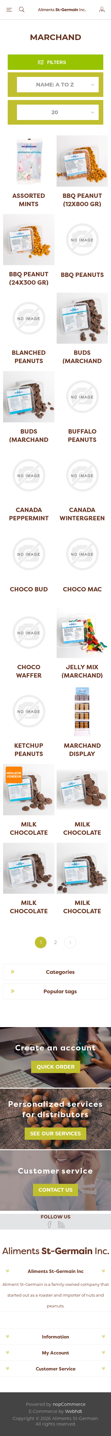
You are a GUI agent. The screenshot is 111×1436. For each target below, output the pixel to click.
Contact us (55, 1190)
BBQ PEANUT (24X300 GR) (28, 278)
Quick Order (56, 1067)
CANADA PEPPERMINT (29, 514)
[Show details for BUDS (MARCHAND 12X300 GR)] (82, 318)
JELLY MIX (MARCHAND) (82, 671)
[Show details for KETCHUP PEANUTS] (29, 711)
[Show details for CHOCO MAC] (82, 554)
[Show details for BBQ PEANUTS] (82, 239)
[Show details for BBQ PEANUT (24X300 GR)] (29, 239)
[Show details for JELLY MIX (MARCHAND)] (82, 632)
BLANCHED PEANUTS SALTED (29, 360)
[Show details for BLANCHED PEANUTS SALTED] (29, 318)
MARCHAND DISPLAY (82, 749)
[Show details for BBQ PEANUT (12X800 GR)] (82, 161)
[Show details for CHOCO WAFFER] (29, 632)
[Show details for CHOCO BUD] (29, 554)
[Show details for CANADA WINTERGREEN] (82, 475)
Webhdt (73, 1411)
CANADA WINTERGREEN (82, 514)
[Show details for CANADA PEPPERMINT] (29, 475)
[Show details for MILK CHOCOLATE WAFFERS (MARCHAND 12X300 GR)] (29, 868)
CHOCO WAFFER (29, 671)
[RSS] (61, 1225)
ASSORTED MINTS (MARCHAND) (28, 203)
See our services (55, 1134)
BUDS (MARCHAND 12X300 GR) (82, 360)
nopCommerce (69, 1404)
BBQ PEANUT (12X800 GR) (82, 199)
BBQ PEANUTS (82, 274)
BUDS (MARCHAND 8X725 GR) (28, 439)
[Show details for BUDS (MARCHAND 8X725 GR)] (29, 396)
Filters (56, 62)
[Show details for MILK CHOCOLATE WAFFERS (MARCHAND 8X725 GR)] (82, 868)
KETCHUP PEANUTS (28, 749)
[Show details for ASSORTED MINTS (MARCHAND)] (29, 161)
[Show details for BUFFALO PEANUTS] (82, 396)
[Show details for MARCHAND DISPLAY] (82, 711)
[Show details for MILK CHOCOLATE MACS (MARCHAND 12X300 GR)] (82, 789)
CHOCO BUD (29, 589)
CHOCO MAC (82, 589)
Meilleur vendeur (13, 774)
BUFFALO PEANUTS (82, 435)
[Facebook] (50, 1225)
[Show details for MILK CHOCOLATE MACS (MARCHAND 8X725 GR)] (29, 789)
